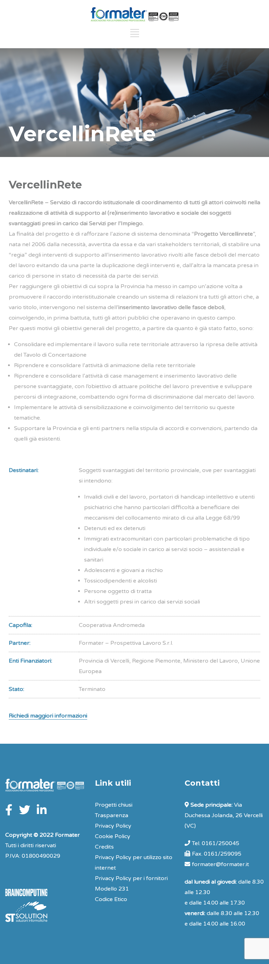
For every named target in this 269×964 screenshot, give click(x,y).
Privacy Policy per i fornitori (131, 878)
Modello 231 (112, 888)
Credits (104, 846)
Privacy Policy (113, 825)
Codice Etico (111, 899)
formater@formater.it (220, 864)
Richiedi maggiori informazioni (48, 715)
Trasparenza (111, 815)
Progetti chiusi (113, 804)
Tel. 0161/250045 (215, 843)
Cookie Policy (112, 836)
